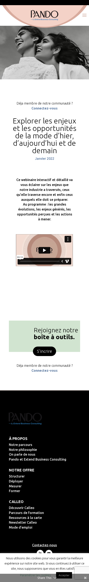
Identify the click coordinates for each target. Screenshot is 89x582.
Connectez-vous (44, 108)
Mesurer (28, 486)
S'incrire (44, 351)
